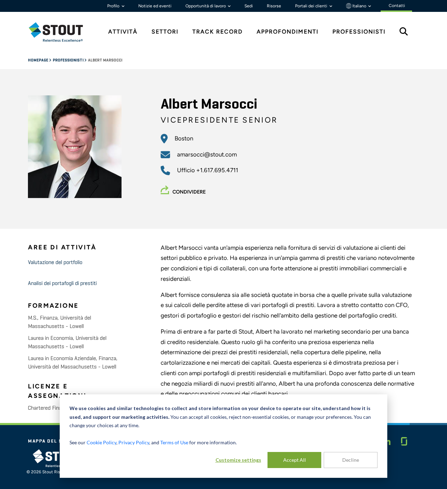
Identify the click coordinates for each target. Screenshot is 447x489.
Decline (350, 460)
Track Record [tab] (217, 31)
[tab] (61, 32)
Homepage (38, 60)
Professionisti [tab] (359, 31)
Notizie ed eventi (154, 5)
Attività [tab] (123, 31)
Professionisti (68, 60)
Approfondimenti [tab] (287, 31)
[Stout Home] (61, 32)
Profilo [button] (113, 5)
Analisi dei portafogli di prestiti (62, 283)
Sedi (248, 5)
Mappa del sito (50, 441)
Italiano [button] (359, 5)
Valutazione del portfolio (55, 262)
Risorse (274, 5)
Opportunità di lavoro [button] (206, 5)
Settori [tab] (165, 31)
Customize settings (238, 460)
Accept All (294, 460)
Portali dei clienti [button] (311, 5)
